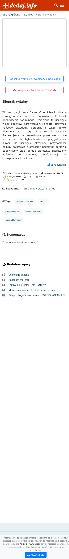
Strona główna (11, 14)
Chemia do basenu (18, 274)
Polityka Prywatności (29, 544)
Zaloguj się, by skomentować (20, 242)
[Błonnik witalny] (34, 43)
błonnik (43, 201)
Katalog (29, 14)
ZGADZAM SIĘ (35, 554)
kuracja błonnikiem (13, 220)
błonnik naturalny (34, 211)
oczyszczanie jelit (25, 201)
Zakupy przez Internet (41, 188)
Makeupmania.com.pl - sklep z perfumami (31, 290)
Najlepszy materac (19, 279)
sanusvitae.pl (59, 164)
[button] (56, 5)
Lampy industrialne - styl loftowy (27, 285)
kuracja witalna (12, 211)
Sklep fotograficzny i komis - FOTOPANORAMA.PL (37, 295)
